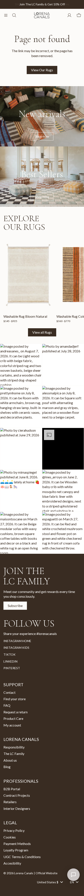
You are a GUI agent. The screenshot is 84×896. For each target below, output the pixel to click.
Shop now (42, 136)
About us (10, 760)
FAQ (6, 705)
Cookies (9, 837)
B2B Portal (11, 789)
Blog (7, 767)
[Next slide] (76, 280)
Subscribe (15, 606)
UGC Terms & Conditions (22, 857)
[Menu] (6, 15)
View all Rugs (42, 332)
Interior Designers (16, 808)
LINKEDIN (10, 661)
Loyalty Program (15, 850)
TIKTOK (9, 654)
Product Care (13, 718)
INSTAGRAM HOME (17, 641)
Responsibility (14, 747)
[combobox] (50, 882)
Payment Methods (17, 844)
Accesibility (12, 863)
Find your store (14, 699)
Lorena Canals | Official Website (36, 873)
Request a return (15, 712)
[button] (21, 365)
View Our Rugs (42, 70)
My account (12, 725)
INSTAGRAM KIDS (16, 647)
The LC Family (13, 754)
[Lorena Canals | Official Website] (42, 15)
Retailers (10, 802)
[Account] (69, 15)
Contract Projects (16, 795)
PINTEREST (11, 668)
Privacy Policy (14, 830)
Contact (9, 692)
